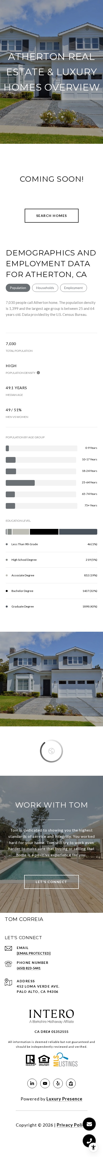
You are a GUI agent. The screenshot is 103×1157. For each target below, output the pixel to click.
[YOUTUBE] (45, 1083)
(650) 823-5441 (28, 968)
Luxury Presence (64, 1098)
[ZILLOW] (71, 1083)
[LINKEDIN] (32, 1083)
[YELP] (58, 1083)
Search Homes (51, 216)
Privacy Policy (72, 1125)
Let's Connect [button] (51, 882)
